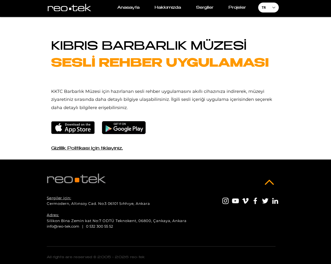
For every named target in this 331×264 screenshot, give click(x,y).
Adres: (53, 215)
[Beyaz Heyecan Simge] (265, 201)
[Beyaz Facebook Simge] (255, 201)
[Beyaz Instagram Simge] (225, 201)
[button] (237, 8)
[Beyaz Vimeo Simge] (245, 201)
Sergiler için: (59, 198)
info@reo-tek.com (63, 226)
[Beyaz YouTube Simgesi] (235, 201)
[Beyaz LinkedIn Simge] (275, 201)
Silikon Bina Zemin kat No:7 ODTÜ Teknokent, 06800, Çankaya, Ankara (117, 220)
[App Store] (73, 127)
